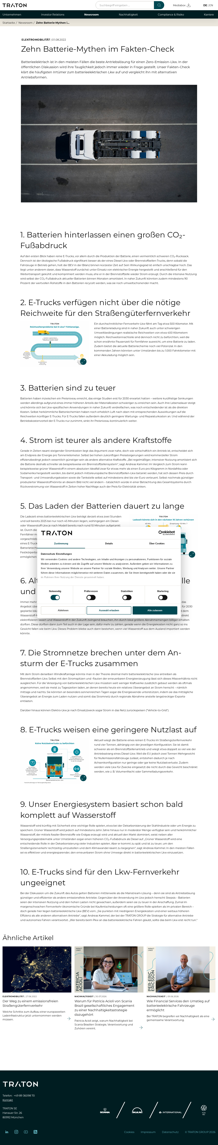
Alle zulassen (154, 610)
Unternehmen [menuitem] (12, 14)
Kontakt (8, 1100)
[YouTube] (26, 1132)
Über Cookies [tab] (157, 543)
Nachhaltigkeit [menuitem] (128, 14)
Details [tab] (109, 543)
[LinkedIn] (6, 1132)
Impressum (148, 1132)
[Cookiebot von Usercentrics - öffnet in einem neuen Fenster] (163, 533)
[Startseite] (14, 5)
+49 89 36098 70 (24, 1095)
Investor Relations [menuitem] (52, 14)
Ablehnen (63, 610)
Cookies (129, 1132)
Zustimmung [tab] (61, 543)
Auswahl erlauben (109, 610)
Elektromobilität (36, 39)
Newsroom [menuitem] (91, 14)
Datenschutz (170, 1132)
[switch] (91, 597)
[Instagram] (16, 1132)
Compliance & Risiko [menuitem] (171, 14)
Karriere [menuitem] (209, 14)
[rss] (35, 1132)
